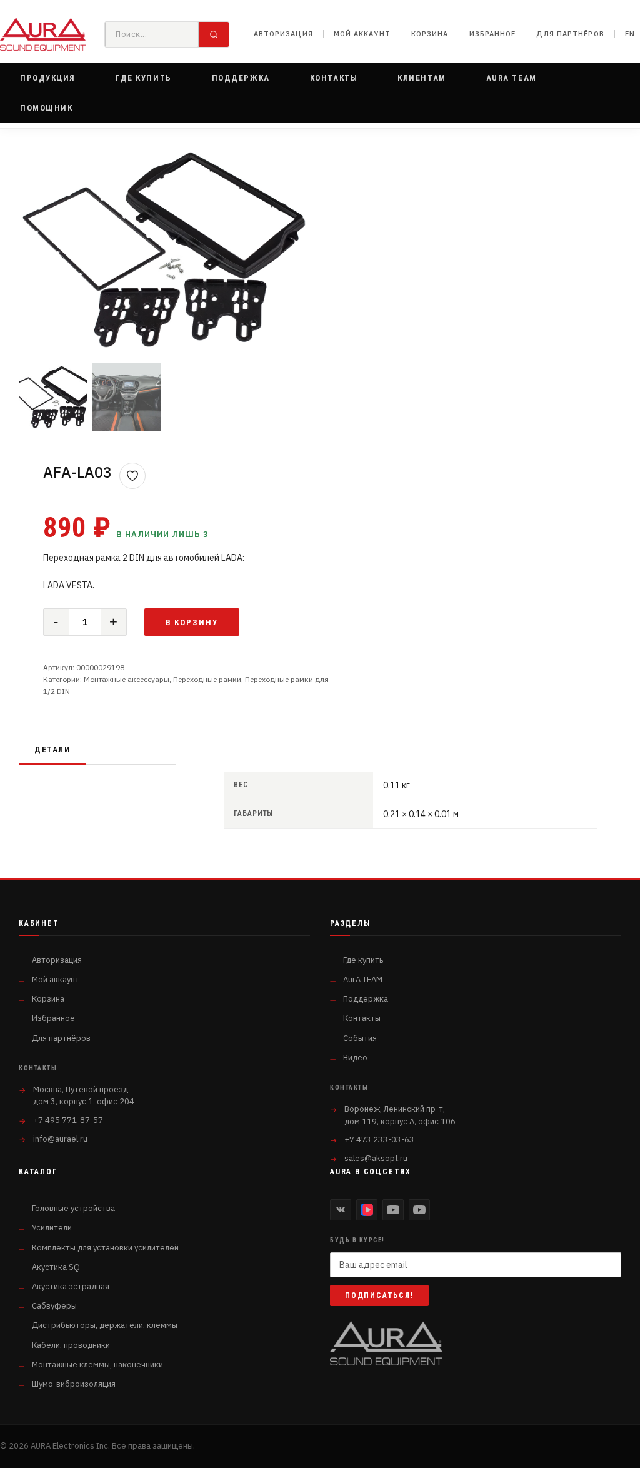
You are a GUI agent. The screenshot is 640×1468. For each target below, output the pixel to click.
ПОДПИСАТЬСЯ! (379, 1295)
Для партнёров (570, 33)
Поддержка (365, 998)
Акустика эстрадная (70, 1286)
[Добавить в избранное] (132, 476)
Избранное (492, 33)
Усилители (52, 1227)
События (360, 1038)
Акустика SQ (56, 1267)
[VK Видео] (367, 1209)
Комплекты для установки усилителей (105, 1247)
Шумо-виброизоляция (74, 1384)
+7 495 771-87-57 (68, 1120)
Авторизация (283, 33)
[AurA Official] (393, 1209)
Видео (355, 1057)
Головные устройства (73, 1208)
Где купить (363, 960)
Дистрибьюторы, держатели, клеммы (105, 1325)
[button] (48, 78)
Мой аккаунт (362, 33)
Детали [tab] (52, 749)
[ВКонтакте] (340, 1209)
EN (630, 33)
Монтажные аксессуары (126, 679)
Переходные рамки (207, 679)
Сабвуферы (54, 1305)
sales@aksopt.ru (376, 1158)
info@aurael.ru (60, 1139)
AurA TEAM (362, 979)
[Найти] (214, 34)
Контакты (362, 1018)
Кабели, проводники (71, 1345)
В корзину (192, 622)
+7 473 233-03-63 (379, 1139)
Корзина (430, 33)
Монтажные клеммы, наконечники (97, 1364)
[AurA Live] (419, 1209)
